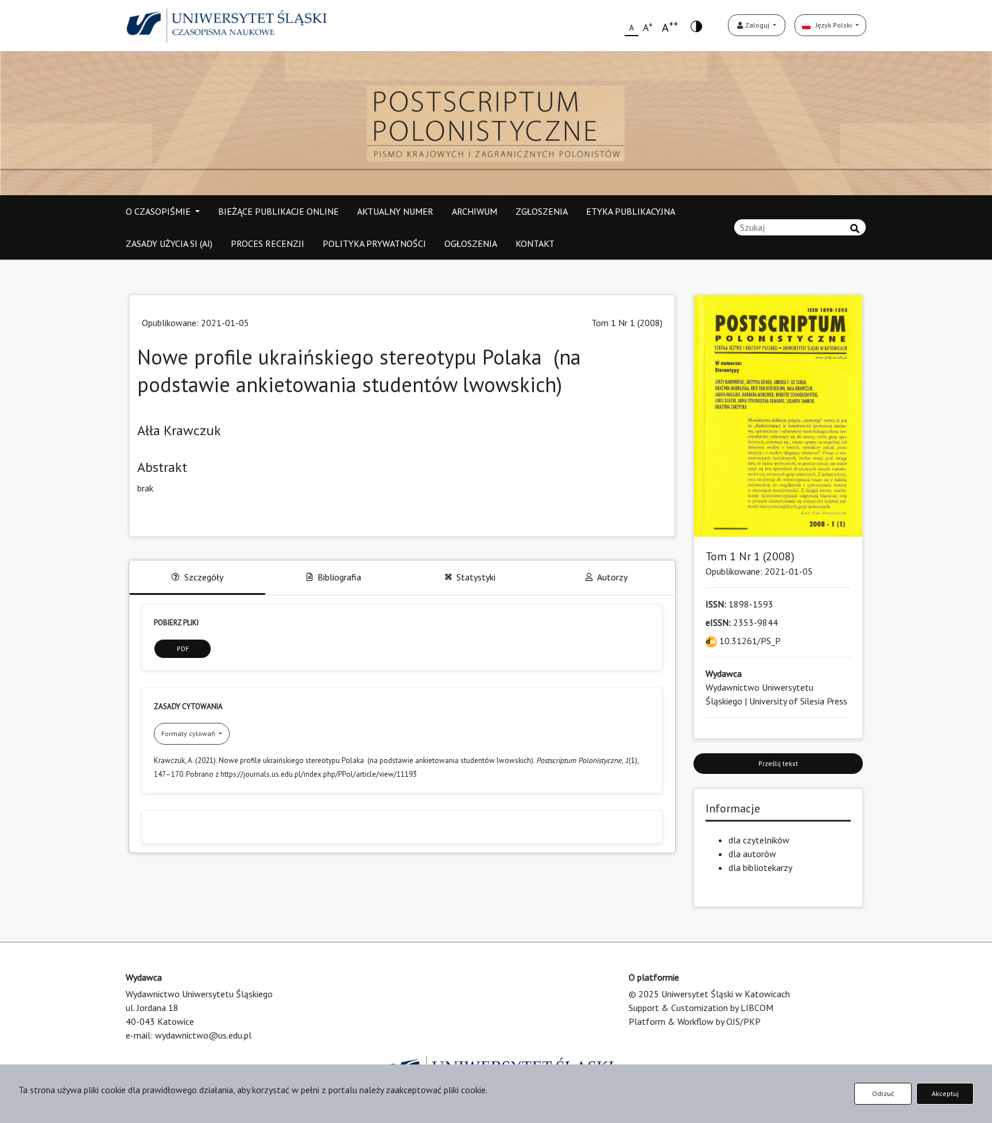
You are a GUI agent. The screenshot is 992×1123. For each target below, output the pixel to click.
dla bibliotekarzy (760, 867)
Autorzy (612, 577)
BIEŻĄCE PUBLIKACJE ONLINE (278, 211)
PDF (183, 648)
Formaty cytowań (189, 733)
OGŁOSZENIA (470, 243)
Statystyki (475, 577)
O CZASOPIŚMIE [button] (159, 211)
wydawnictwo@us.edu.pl (203, 1035)
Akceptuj (945, 1093)
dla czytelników (758, 840)
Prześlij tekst (778, 763)
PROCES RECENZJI (267, 243)
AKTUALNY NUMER (395, 211)
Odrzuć (883, 1093)
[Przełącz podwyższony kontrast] (696, 25)
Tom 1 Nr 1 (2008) (626, 322)
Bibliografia (339, 577)
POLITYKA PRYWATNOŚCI (374, 243)
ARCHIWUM (474, 211)
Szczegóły (203, 577)
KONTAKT (535, 243)
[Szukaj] (854, 228)
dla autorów (752, 853)
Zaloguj (757, 25)
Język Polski (832, 25)
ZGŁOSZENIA (542, 211)
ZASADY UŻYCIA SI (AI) (169, 243)
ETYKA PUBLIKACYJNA (630, 211)
